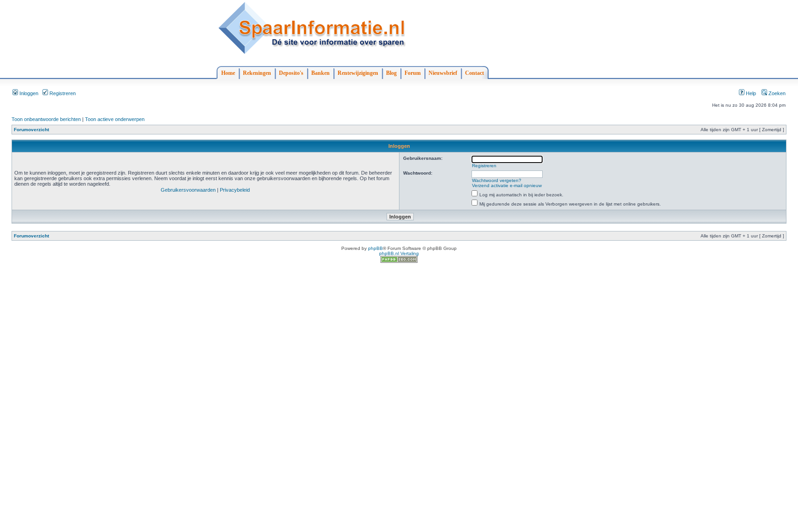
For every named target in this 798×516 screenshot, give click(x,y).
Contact (474, 73)
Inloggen (28, 93)
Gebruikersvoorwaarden (188, 190)
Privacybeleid (235, 190)
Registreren (62, 93)
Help (750, 93)
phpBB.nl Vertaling (399, 253)
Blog (391, 73)
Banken (320, 73)
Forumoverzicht (31, 129)
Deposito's (291, 73)
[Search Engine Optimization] (399, 261)
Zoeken (776, 93)
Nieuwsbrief (443, 73)
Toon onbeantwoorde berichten (46, 119)
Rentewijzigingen (358, 73)
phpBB (375, 248)
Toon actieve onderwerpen (115, 119)
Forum (413, 73)
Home (228, 73)
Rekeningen (257, 73)
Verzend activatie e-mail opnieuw (507, 185)
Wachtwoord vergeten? (496, 180)
